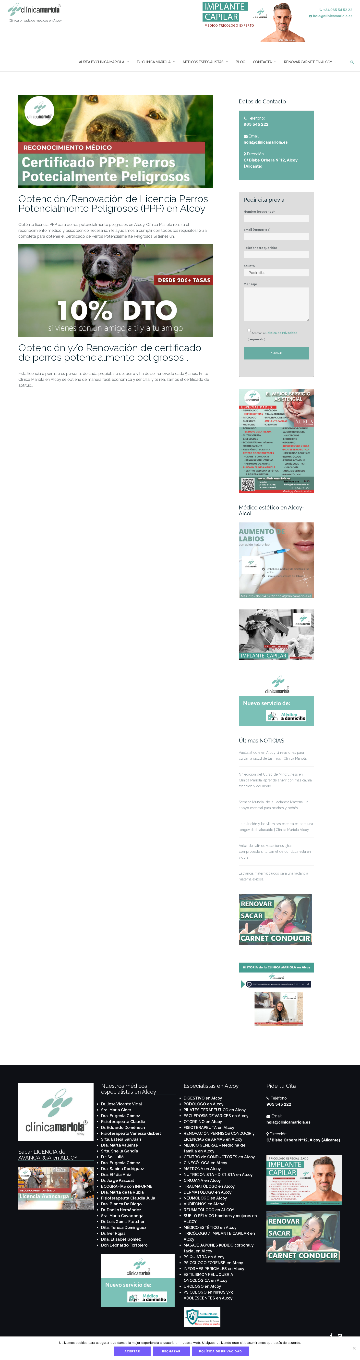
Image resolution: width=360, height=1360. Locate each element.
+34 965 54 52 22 (337, 10)
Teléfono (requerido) (260, 248)
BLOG (240, 62)
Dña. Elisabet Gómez (121, 1239)
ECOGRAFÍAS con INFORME (126, 1186)
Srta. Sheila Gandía (119, 1151)
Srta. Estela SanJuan (121, 1139)
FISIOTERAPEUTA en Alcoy (209, 1127)
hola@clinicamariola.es (332, 16)
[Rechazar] (353, 1348)
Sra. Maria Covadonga (122, 1215)
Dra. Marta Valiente (119, 1145)
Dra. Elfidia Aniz (116, 1174)
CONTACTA (262, 62)
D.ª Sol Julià (112, 1157)
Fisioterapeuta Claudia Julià (128, 1198)
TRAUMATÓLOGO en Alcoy (209, 1186)
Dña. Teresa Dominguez (123, 1227)
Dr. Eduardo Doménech (123, 1127)
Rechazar (171, 1351)
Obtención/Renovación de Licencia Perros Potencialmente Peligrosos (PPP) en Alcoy (113, 203)
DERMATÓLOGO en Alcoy (208, 1192)
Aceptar (132, 1351)
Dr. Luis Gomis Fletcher (122, 1221)
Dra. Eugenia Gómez (120, 1115)
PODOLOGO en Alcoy (204, 1104)
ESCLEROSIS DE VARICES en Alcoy (216, 1115)
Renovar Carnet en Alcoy (308, 62)
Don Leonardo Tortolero (124, 1245)
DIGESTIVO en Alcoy (203, 1098)
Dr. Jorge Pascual (117, 1180)
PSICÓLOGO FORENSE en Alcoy (213, 1263)
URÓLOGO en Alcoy (202, 1286)
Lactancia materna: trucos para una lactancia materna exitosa (273, 876)
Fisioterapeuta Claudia (123, 1121)
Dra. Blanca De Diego (121, 1204)
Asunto (249, 266)
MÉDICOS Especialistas (203, 62)
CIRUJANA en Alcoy (202, 1180)
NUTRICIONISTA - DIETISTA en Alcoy (218, 1174)
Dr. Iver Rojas (113, 1233)
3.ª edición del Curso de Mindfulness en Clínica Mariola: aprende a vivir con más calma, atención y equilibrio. (275, 780)
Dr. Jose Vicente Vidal (121, 1104)
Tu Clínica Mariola (153, 62)
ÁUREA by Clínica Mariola (101, 62)
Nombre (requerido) (259, 211)
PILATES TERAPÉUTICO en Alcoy (215, 1110)
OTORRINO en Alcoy (203, 1121)
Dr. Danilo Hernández (121, 1210)
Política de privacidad (220, 1351)
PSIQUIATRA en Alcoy (204, 1257)
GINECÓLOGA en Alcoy (205, 1163)
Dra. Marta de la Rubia (122, 1192)
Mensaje (250, 284)
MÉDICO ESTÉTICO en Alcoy (210, 1227)
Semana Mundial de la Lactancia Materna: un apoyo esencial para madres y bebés (273, 805)
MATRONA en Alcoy (202, 1168)
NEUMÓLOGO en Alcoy (205, 1198)
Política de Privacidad (281, 333)
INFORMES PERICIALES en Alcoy (214, 1268)
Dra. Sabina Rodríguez (122, 1168)
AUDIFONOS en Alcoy (204, 1204)
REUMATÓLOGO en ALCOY (209, 1210)
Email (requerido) (257, 230)
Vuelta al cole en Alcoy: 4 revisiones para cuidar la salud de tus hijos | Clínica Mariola (273, 755)
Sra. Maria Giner (116, 1110)
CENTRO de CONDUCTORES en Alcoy (219, 1157)
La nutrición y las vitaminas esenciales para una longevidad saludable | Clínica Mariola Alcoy (276, 827)
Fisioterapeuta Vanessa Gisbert (131, 1133)
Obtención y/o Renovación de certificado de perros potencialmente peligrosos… (109, 352)
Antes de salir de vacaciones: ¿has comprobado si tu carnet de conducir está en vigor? (275, 851)
